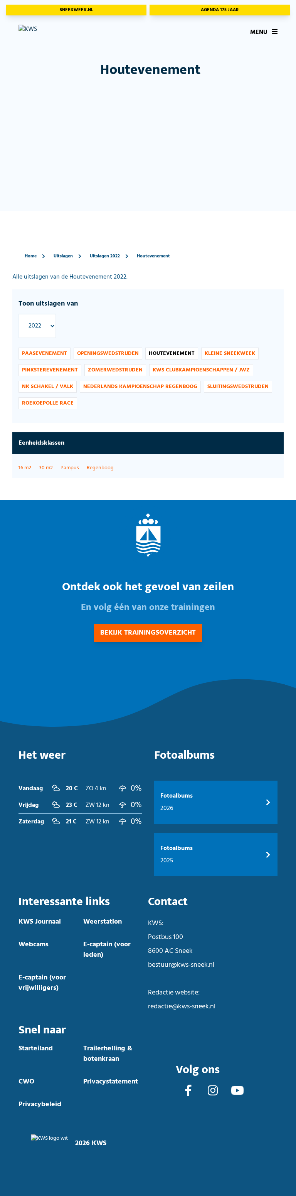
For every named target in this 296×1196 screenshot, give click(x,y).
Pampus (70, 468)
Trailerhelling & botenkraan (107, 1054)
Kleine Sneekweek (230, 353)
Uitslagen (63, 256)
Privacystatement (110, 1081)
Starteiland (35, 1048)
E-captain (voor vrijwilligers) (42, 983)
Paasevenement (44, 353)
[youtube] (237, 1091)
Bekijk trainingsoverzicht (148, 632)
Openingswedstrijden (108, 353)
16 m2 (24, 468)
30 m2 (46, 468)
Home (31, 256)
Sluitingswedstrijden (238, 386)
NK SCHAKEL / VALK (47, 386)
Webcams (33, 944)
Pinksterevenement (50, 370)
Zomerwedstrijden (115, 370)
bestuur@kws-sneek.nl (181, 965)
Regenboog (100, 468)
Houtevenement (153, 256)
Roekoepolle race (48, 403)
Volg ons (198, 1070)
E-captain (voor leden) (107, 950)
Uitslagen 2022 (105, 256)
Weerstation (102, 921)
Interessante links (64, 902)
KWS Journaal (39, 921)
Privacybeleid (39, 1104)
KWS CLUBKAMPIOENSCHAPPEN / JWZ (201, 370)
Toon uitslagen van (48, 304)
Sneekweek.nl (76, 10)
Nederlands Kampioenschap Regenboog (140, 386)
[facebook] (188, 1091)
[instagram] (213, 1091)
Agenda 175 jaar (220, 10)
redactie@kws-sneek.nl (181, 1006)
